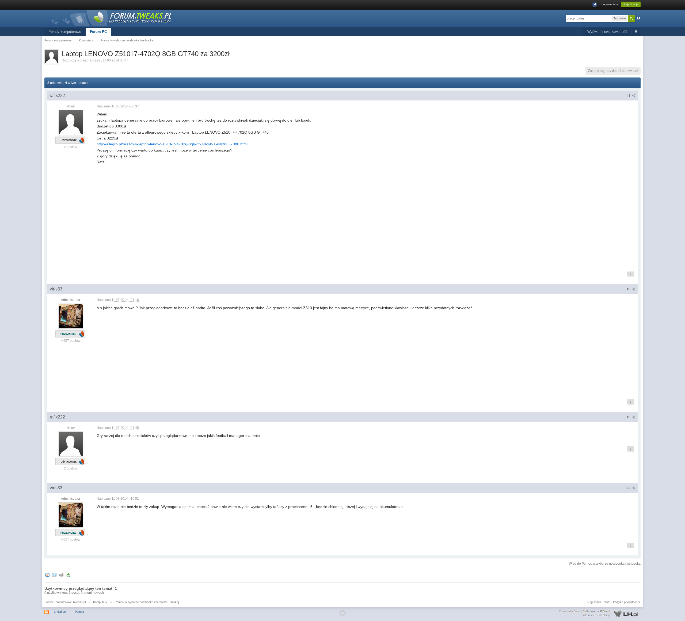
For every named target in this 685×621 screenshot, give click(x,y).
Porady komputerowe (64, 32)
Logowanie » (610, 4)
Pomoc (79, 611)
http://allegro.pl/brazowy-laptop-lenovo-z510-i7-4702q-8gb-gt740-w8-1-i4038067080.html (172, 144)
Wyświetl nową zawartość (607, 32)
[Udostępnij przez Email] (54, 575)
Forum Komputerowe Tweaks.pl (65, 602)
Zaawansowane (638, 18)
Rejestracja (630, 4)
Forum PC (98, 32)
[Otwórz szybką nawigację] (636, 32)
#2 (629, 289)
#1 (629, 96)
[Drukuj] (61, 575)
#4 (629, 488)
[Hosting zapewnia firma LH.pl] (600, 613)
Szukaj (174, 602)
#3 (629, 417)
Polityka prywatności (626, 602)
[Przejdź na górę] (342, 613)
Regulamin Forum (598, 602)
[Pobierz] (68, 575)
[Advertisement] (257, 226)
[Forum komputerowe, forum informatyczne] (111, 17)
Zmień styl (60, 611)
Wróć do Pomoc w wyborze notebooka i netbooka (605, 563)
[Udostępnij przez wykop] (47, 575)
